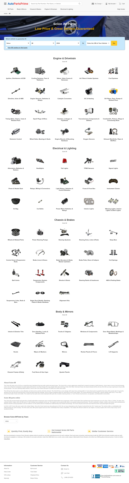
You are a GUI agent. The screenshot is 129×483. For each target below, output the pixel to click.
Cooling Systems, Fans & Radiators (40, 79)
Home (5, 13)
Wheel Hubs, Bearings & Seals (40, 139)
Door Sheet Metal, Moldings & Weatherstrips (113, 332)
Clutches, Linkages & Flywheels (64, 119)
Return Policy (34, 478)
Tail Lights (64, 168)
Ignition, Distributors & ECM (15, 78)
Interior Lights (89, 209)
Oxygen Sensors (89, 139)
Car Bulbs (40, 209)
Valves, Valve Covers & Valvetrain (64, 79)
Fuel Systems (113, 78)
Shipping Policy (34, 475)
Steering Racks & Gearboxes (89, 280)
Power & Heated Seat (16, 188)
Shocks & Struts (64, 280)
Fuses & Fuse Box (89, 188)
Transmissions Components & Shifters (89, 119)
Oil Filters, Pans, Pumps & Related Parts (113, 99)
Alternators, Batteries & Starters (16, 169)
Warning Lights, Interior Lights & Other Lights (113, 209)
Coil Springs (113, 260)
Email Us (66, 469)
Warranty (6, 478)
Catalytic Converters (65, 98)
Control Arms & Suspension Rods (15, 260)
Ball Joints (15, 280)
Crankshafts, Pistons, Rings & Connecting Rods (113, 119)
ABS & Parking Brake (113, 280)
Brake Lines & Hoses (40, 260)
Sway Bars (113, 240)
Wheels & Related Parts (16, 240)
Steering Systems (65, 240)
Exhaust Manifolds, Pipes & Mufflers (113, 139)
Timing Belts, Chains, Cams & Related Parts (16, 119)
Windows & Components (88, 331)
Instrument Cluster (113, 188)
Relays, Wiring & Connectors (40, 188)
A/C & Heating (89, 98)
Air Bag (15, 209)
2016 (7, 421)
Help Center (7, 471)
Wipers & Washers (40, 352)
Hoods (16, 352)
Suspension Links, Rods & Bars (16, 301)
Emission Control (16, 139)
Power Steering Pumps (40, 240)
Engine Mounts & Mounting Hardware (64, 139)
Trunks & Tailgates (64, 331)
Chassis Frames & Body (16, 372)
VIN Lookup (7, 475)
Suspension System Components (40, 281)
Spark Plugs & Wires (40, 119)
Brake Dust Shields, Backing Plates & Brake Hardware (40, 301)
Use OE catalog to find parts (17, 47)
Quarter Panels (64, 372)
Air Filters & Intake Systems (88, 78)
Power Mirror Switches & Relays (64, 209)
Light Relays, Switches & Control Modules (64, 189)
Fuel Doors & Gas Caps (40, 372)
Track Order (33, 471)
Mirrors (64, 352)
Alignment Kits (64, 300)
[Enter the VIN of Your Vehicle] (98, 43)
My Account (33, 468)
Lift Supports (113, 352)
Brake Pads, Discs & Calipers (89, 260)
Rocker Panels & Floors (89, 352)
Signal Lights (113, 168)
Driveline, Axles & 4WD (15, 98)
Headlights (40, 168)
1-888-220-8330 (68, 477)
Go (114, 43)
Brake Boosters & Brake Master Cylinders (64, 260)
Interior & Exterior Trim (15, 331)
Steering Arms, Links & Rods (89, 240)
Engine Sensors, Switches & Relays (40, 99)
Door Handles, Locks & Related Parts (40, 332)
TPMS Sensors (89, 168)
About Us (6, 468)
